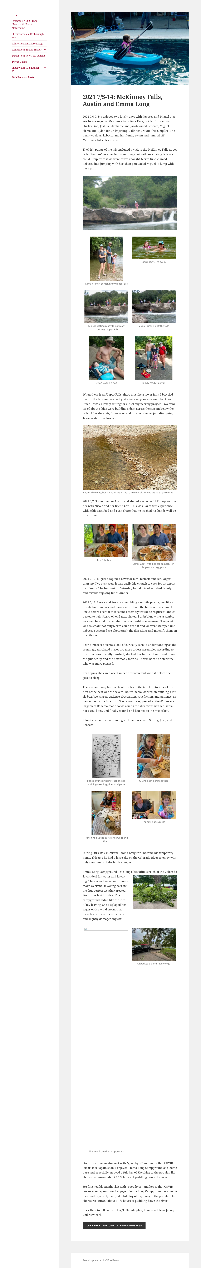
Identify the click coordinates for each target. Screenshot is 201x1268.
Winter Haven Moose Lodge (27, 43)
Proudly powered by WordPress (101, 1260)
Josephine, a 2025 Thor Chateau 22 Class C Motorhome (24, 24)
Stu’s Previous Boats (23, 77)
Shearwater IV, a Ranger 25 (25, 69)
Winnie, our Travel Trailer (27, 49)
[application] (130, 282)
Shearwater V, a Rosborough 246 (28, 35)
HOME (15, 14)
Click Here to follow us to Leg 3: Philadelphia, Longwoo (119, 1210)
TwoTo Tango (19, 61)
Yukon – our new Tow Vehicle (28, 55)
